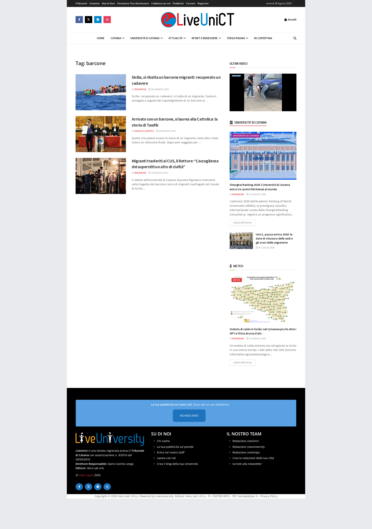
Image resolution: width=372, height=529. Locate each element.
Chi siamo (163, 441)
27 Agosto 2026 (257, 194)
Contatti (190, 3)
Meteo (236, 279)
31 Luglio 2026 (266, 247)
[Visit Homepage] (197, 19)
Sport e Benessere (204, 38)
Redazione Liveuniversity (248, 447)
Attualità (175, 38)
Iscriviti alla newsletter (247, 464)
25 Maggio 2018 (167, 130)
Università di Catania (144, 38)
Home (100, 38)
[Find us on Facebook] (79, 19)
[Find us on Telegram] (98, 19)
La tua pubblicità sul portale (175, 447)
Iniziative (95, 3)
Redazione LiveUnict (245, 441)
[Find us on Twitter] (88, 19)
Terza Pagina (236, 38)
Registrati (203, 3)
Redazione (140, 89)
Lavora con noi (166, 458)
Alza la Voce (108, 3)
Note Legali (86, 475)
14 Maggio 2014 (159, 172)
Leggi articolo (244, 222)
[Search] (294, 38)
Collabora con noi (160, 3)
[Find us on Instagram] (107, 19)
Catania (116, 38)
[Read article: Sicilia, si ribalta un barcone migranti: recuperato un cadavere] (101, 92)
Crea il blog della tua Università (177, 464)
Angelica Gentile (144, 130)
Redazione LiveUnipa (246, 452)
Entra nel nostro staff (170, 452)
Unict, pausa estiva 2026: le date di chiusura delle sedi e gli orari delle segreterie (274, 238)
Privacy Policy (268, 496)
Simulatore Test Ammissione (133, 3)
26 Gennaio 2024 (160, 89)
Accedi (291, 19)
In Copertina (263, 38)
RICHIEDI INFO (189, 415)
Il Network (81, 3)
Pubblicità (178, 3)
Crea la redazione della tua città (253, 458)
